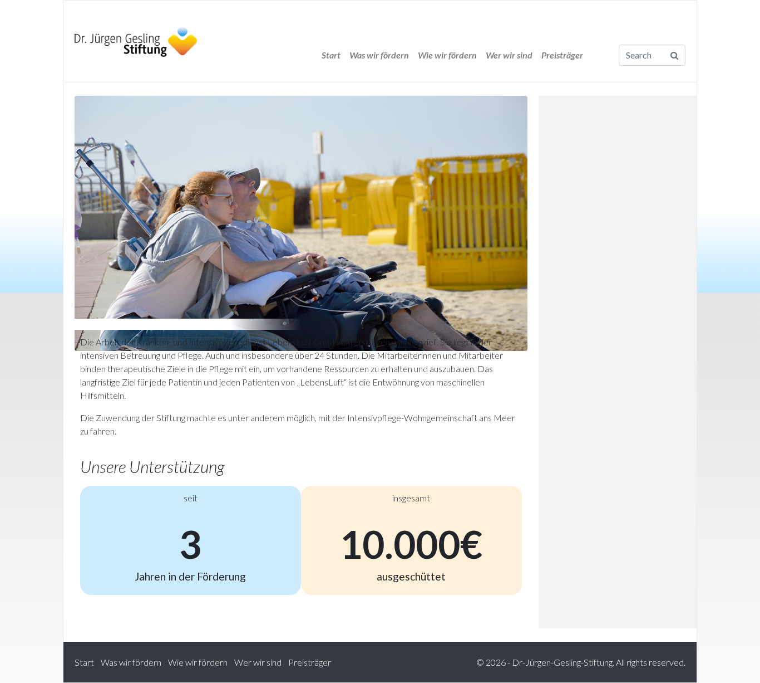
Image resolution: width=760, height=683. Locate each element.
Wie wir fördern (447, 55)
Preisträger (562, 55)
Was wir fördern (379, 55)
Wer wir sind (509, 55)
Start (331, 55)
